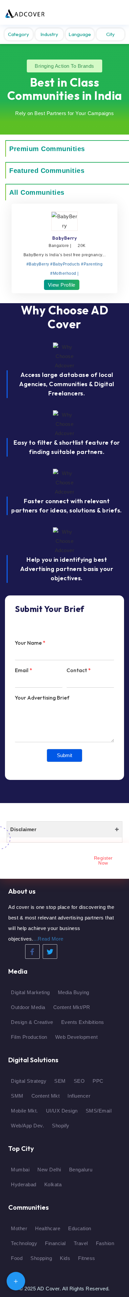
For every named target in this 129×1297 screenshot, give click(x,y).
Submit (64, 755)
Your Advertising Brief (42, 697)
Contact (78, 670)
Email (23, 670)
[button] (64, 66)
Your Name (30, 642)
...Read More (48, 939)
